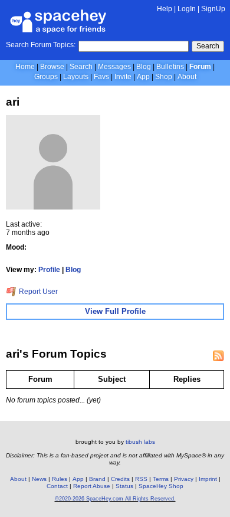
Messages (114, 67)
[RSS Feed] (218, 356)
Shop (163, 77)
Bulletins (170, 67)
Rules (59, 479)
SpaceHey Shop (161, 486)
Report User (37, 291)
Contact (57, 486)
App (143, 77)
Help (164, 9)
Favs (101, 77)
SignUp (213, 9)
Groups (46, 77)
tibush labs (140, 442)
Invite (123, 77)
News (39, 479)
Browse (52, 67)
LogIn (187, 9)
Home (25, 67)
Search (207, 46)
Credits (120, 479)
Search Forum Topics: (40, 45)
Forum (200, 67)
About (187, 77)
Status (124, 486)
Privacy (183, 479)
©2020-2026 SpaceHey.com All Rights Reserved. (115, 499)
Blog (143, 67)
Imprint (208, 479)
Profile (49, 270)
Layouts (75, 77)
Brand (97, 479)
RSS (141, 479)
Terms (161, 479)
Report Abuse (91, 486)
